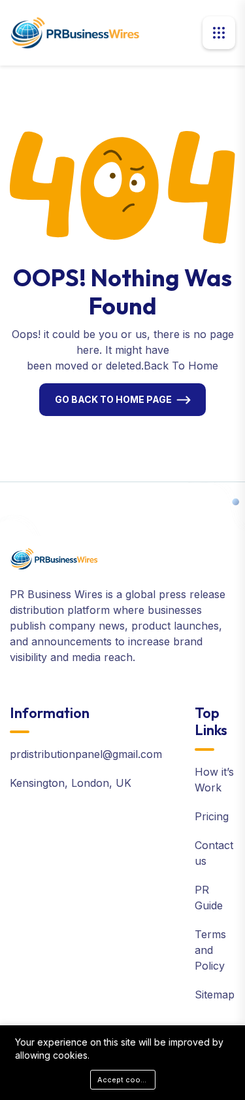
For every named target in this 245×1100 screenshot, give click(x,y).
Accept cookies (126, 1079)
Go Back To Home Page (113, 399)
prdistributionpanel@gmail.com (86, 754)
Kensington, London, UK (70, 782)
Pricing (212, 816)
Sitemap (215, 994)
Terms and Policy (210, 950)
